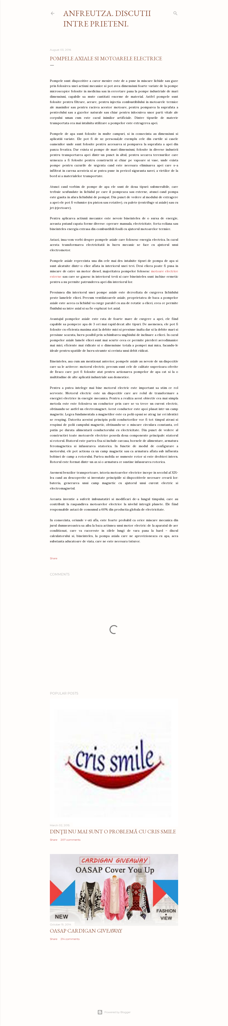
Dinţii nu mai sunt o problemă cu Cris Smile (113, 831)
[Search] (175, 12)
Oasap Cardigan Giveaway (86, 930)
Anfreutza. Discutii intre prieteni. (107, 18)
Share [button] (53, 558)
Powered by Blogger (117, 1012)
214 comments (70, 939)
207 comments (70, 839)
